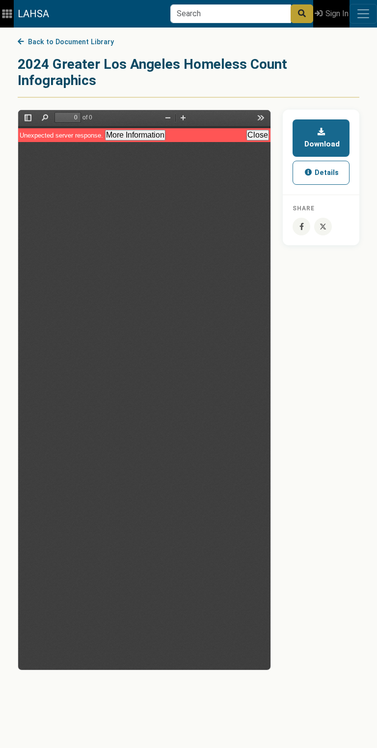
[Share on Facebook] (301, 226)
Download (321, 144)
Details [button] (326, 173)
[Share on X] (323, 226)
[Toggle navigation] (363, 14)
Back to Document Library (69, 42)
